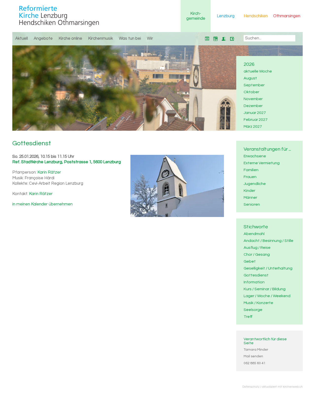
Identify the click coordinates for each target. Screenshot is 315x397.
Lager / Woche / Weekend (267, 296)
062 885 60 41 (255, 363)
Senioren (252, 204)
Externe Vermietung (262, 163)
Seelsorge (253, 310)
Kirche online (70, 38)
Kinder (249, 191)
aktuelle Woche (258, 71)
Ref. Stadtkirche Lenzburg (66, 162)
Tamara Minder (256, 349)
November (253, 99)
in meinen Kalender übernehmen (42, 204)
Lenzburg (226, 16)
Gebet (250, 261)
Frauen (250, 177)
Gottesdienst (256, 275)
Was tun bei (130, 38)
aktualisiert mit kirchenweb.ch (282, 386)
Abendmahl (254, 234)
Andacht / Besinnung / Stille (268, 241)
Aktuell (21, 38)
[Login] (232, 38)
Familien (251, 170)
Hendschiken (256, 16)
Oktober (251, 92)
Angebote (43, 38)
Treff (248, 317)
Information (254, 282)
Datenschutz (250, 386)
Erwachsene (255, 156)
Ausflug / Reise (257, 248)
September (254, 85)
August (250, 78)
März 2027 (253, 126)
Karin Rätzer (49, 172)
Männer (250, 197)
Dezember (253, 106)
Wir (150, 38)
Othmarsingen (286, 16)
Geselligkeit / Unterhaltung (268, 268)
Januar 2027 (255, 113)
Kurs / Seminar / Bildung (264, 289)
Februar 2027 (256, 120)
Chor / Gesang (257, 254)
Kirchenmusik (100, 38)
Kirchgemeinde (195, 16)
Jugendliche (255, 184)
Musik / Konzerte (258, 303)
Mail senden (253, 356)
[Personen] (224, 38)
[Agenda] (215, 38)
